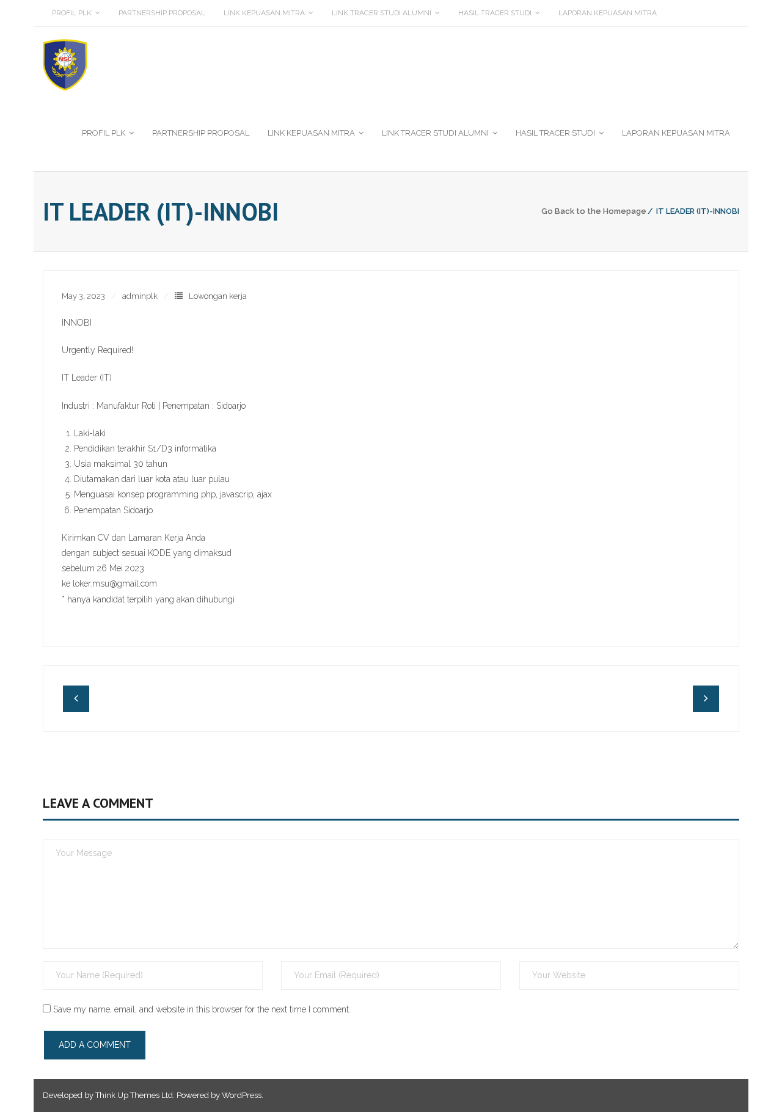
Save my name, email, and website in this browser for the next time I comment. (202, 1009)
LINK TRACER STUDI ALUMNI (381, 13)
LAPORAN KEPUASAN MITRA (607, 13)
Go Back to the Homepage (593, 211)
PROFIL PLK (72, 13)
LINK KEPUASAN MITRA (264, 13)
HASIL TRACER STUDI (495, 13)
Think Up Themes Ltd (134, 1095)
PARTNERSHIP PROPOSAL (162, 13)
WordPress (241, 1095)
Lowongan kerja (218, 296)
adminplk (140, 296)
